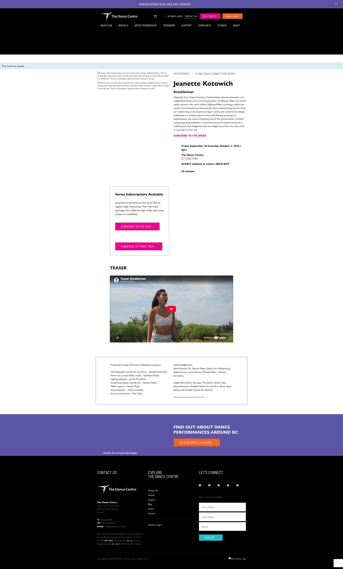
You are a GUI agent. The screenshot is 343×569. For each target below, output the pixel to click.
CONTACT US (191, 16)
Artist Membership (146, 25)
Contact (151, 513)
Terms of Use (129, 558)
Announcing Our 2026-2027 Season (165, 4)
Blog (150, 504)
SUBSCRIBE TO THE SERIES (190, 135)
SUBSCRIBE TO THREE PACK (137, 246)
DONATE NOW (231, 16)
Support (187, 25)
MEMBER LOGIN (174, 16)
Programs (169, 25)
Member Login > (155, 524)
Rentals (123, 25)
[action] (203, 487)
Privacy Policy (143, 558)
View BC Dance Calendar (195, 442)
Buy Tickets (209, 16)
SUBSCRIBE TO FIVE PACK (136, 226)
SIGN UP (209, 537)
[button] (150, 16)
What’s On (106, 25)
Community (205, 25)
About (236, 25)
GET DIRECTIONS (189, 158)
